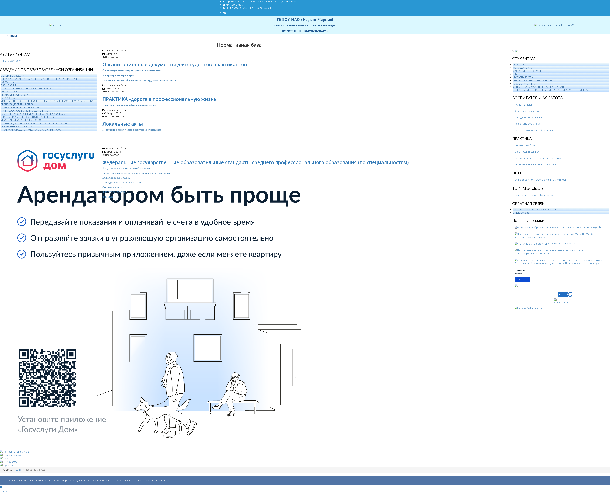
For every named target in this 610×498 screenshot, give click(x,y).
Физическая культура (113, 192)
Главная (18, 469)
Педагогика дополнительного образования (126, 168)
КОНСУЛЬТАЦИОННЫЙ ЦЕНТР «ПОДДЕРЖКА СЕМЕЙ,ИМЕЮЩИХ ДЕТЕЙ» (550, 90)
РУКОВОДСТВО (9, 91)
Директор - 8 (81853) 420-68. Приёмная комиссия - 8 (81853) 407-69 (261, 1)
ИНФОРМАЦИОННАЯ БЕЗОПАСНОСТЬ (532, 80)
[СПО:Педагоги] (8, 461)
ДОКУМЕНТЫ (7, 82)
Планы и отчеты (523, 104)
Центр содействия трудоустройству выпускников (540, 179)
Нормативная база (525, 145)
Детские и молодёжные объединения (534, 130)
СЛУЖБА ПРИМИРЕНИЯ (525, 83)
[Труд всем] (6, 465)
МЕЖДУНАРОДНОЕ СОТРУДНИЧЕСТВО (21, 120)
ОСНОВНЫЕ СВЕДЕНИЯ (13, 75)
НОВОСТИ (518, 64)
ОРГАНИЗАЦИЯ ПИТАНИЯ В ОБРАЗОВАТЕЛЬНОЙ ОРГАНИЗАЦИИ (34, 123)
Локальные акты (122, 124)
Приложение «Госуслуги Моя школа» (534, 195)
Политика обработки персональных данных (536, 209)
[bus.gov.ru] (6, 458)
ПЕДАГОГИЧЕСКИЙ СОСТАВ (15, 94)
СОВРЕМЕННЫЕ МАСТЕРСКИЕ (16, 126)
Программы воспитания (527, 123)
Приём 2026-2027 (11, 61)
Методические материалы (528, 117)
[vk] (224, 12)
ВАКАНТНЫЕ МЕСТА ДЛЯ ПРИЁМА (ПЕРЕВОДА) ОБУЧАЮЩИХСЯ (33, 113)
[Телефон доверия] (10, 454)
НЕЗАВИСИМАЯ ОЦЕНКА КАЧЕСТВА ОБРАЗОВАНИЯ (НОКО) (31, 129)
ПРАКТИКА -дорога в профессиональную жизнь (159, 99)
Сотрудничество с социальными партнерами (539, 158)
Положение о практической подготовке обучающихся (132, 129)
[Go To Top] (0, 496)
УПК (515, 74)
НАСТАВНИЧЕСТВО (523, 77)
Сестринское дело (112, 187)
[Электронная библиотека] (14, 451)
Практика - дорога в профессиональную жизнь (129, 105)
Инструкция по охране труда (118, 75)
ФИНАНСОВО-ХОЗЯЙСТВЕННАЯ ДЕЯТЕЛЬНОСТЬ (26, 110)
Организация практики (527, 151)
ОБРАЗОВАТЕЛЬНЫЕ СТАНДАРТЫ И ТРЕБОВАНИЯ (26, 88)
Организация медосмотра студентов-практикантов (131, 70)
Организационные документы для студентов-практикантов (174, 64)
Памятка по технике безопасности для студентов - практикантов (139, 80)
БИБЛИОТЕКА (8, 97)
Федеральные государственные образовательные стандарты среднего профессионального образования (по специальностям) (255, 162)
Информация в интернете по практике (535, 164)
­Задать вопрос (521, 212)
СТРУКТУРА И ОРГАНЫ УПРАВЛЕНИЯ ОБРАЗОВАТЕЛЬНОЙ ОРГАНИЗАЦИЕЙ (39, 78)
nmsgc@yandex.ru (235, 4)
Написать (522, 280)
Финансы (107, 196)
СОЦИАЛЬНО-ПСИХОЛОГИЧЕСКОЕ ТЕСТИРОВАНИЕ (540, 86)
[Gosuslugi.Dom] (159, 290)
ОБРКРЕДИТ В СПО (523, 67)
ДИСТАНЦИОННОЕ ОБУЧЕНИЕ (529, 70)
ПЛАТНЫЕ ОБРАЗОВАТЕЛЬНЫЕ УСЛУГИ (21, 107)
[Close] (1, 486)
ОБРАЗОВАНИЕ (9, 85)
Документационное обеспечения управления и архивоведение (136, 173)
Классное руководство (527, 111)
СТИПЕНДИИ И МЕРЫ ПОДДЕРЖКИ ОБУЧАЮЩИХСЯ (27, 117)
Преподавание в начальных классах (121, 182)
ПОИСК (13, 35)
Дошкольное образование (116, 177)
